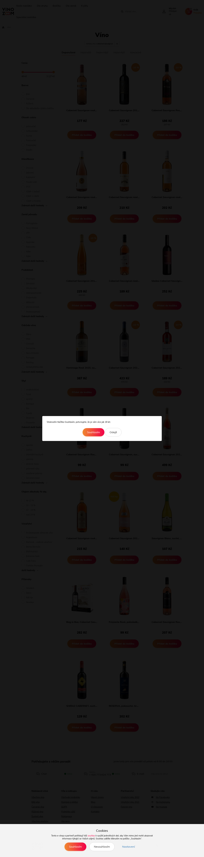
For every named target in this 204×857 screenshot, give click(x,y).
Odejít (113, 432)
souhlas (91, 835)
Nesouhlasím (102, 846)
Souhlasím (93, 432)
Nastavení (128, 846)
